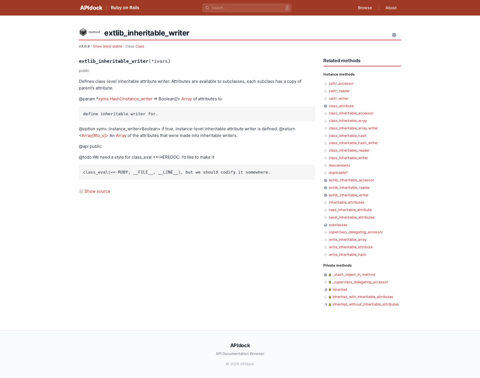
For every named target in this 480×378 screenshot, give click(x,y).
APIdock (91, 7)
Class (140, 46)
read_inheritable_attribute (350, 210)
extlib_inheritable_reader (349, 188)
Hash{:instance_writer (131, 98)
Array (186, 98)
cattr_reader (339, 91)
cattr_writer (338, 98)
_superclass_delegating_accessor (360, 282)
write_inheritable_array (348, 239)
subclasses (338, 225)
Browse (365, 7)
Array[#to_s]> (95, 135)
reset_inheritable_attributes (352, 217)
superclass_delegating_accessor (356, 232)
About (391, 7)
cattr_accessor (341, 83)
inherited (339, 289)
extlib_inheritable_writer (349, 195)
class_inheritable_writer (348, 158)
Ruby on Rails (125, 7)
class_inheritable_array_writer (353, 128)
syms (103, 98)
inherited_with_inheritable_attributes (362, 297)
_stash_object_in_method (353, 274)
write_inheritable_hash (347, 254)
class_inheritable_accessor (351, 113)
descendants (339, 165)
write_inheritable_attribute (350, 247)
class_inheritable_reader (349, 150)
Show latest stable (108, 46)
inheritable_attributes (346, 202)
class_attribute (341, 106)
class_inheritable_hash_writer (353, 143)
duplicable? (338, 173)
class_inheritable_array (348, 121)
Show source (97, 191)
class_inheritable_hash (348, 136)
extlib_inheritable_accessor (351, 180)
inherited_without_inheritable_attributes (365, 304)
